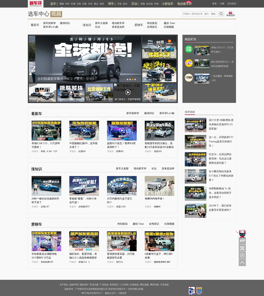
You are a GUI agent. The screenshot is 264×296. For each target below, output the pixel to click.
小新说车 (167, 3)
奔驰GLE (82, 262)
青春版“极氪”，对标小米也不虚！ (83, 199)
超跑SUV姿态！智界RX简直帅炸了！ (121, 144)
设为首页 (232, 3)
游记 (125, 4)
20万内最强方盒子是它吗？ (119, 199)
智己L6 (119, 262)
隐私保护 (84, 284)
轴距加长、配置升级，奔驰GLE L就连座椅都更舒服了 (83, 254)
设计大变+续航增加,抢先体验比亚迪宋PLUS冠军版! (221, 124)
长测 (73, 4)
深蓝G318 (120, 206)
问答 (84, 4)
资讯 (102, 4)
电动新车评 (184, 3)
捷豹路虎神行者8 (162, 262)
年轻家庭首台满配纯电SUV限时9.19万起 (44, 254)
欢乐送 (149, 4)
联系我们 (114, 284)
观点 (96, 4)
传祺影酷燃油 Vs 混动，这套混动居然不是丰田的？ (220, 193)
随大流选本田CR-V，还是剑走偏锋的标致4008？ (222, 66)
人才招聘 (124, 284)
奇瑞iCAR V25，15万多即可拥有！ (46, 144)
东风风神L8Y (47, 262)
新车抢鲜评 (49, 23)
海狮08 (157, 206)
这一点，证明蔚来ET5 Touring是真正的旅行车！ (221, 141)
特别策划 (152, 23)
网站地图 (144, 284)
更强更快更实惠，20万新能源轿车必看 (121, 254)
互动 (134, 3)
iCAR (49, 151)
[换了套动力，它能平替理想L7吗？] (127, 90)
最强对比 (65, 23)
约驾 (156, 4)
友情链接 (134, 284)
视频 (61, 4)
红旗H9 (81, 151)
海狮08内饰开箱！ (155, 198)
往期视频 (169, 27)
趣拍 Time (169, 23)
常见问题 (94, 284)
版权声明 (74, 284)
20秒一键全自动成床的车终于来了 (45, 199)
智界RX (120, 151)
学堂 (119, 4)
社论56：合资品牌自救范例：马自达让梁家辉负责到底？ (220, 158)
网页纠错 (154, 284)
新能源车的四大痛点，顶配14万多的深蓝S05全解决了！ (159, 144)
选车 (53, 3)
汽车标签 (164, 284)
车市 (90, 4)
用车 (111, 3)
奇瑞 (43, 151)
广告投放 (104, 284)
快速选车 (230, 15)
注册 (222, 3)
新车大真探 (101, 23)
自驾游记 (152, 27)
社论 (97, 27)
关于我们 (64, 284)
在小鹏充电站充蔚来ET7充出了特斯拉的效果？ (221, 175)
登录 (214, 3)
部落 (143, 4)
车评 (67, 4)
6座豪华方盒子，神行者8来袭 (158, 254)
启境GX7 (45, 206)
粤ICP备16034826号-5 (92, 293)
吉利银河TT (84, 206)
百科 (79, 4)
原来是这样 (118, 27)
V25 (55, 151)
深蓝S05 (158, 151)
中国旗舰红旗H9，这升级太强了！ (83, 144)
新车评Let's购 (50, 27)
